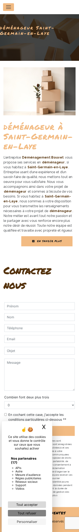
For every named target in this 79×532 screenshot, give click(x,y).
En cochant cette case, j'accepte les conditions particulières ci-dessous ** (37, 417)
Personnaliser (27, 522)
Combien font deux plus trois (26, 397)
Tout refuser (27, 513)
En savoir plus (49, 241)
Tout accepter (27, 505)
